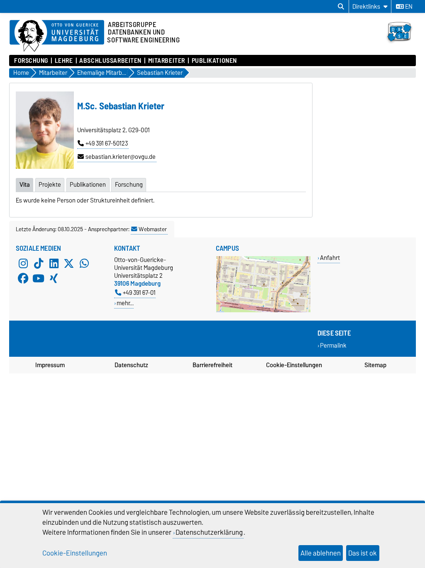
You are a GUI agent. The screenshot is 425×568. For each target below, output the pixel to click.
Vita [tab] (25, 185)
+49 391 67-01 (139, 292)
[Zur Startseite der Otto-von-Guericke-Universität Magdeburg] (57, 36)
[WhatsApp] (84, 263)
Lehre (64, 61)
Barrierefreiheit (212, 365)
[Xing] (53, 278)
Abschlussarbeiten (110, 61)
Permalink (333, 345)
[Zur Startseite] (399, 45)
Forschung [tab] (129, 185)
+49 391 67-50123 (106, 143)
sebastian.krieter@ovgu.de (120, 157)
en (408, 7)
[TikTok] (38, 263)
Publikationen (214, 61)
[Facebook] (23, 278)
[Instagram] (23, 263)
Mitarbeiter (166, 61)
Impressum (50, 365)
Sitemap (375, 365)
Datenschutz (131, 365)
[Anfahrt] (263, 310)
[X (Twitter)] (68, 263)
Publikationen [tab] (88, 185)
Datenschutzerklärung (209, 532)
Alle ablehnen (320, 553)
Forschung (31, 61)
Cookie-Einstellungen (294, 365)
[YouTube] (38, 278)
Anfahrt (330, 257)
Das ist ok (362, 553)
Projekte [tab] (50, 185)
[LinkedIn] (53, 263)
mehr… (125, 303)
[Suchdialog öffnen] (341, 7)
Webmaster (153, 229)
